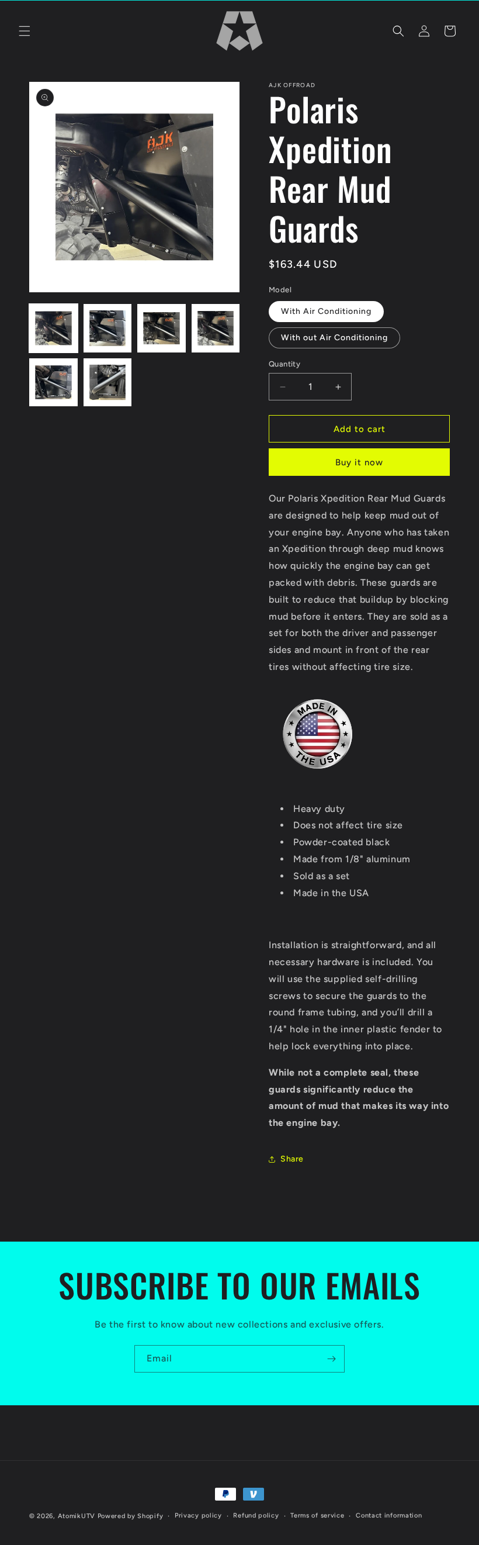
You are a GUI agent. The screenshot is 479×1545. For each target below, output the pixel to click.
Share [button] (292, 1159)
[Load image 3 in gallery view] (161, 328)
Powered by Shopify (131, 1516)
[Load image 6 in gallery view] (108, 382)
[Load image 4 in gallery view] (216, 328)
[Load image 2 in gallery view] (108, 328)
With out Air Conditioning (334, 338)
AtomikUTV (76, 1516)
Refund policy (256, 1515)
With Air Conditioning (326, 311)
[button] (24, 31)
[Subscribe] (331, 1359)
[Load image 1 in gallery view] (53, 328)
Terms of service (317, 1515)
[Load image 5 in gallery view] (53, 382)
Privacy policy (198, 1515)
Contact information (389, 1515)
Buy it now (359, 462)
